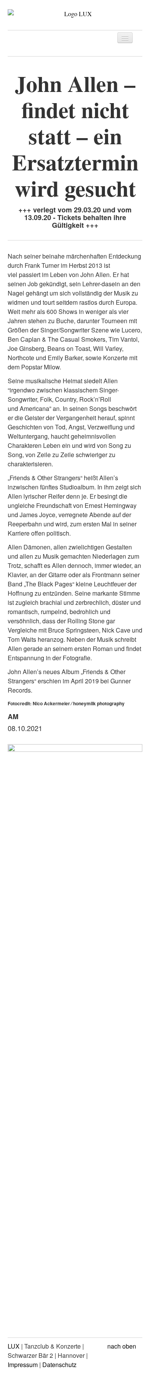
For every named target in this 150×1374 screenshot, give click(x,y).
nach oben (122, 1346)
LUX (14, 1346)
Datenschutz (59, 1364)
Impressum (23, 1364)
